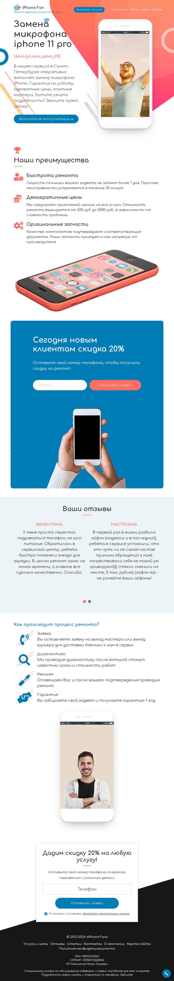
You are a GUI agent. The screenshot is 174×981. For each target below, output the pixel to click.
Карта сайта (138, 944)
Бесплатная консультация (44, 119)
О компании (119, 9)
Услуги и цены (139, 9)
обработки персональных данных (105, 913)
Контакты (93, 944)
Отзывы (156, 9)
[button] (84, 601)
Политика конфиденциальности (87, 948)
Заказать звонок (89, 9)
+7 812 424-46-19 (166, 973)
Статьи (74, 944)
